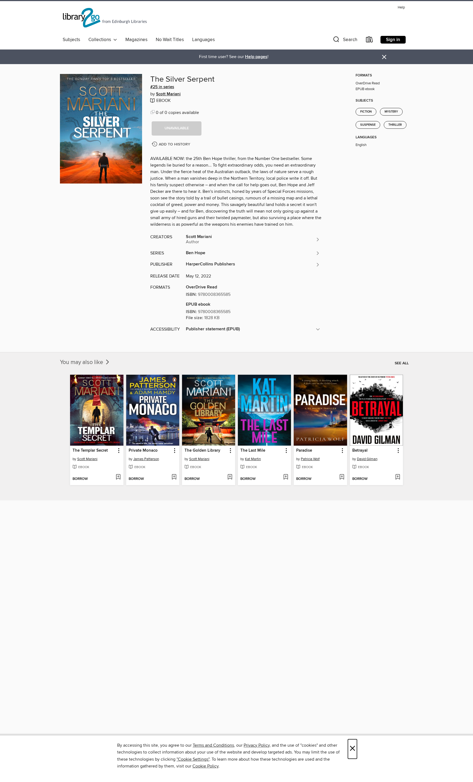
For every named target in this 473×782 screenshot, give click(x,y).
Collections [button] (100, 40)
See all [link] (402, 363)
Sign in (393, 40)
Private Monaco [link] (143, 450)
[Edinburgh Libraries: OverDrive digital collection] (105, 19)
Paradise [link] (304, 450)
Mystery (391, 112)
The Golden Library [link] (202, 450)
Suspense (368, 125)
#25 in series (162, 87)
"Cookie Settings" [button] (193, 759)
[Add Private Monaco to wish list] (174, 477)
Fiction (366, 112)
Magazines (136, 40)
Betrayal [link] (360, 450)
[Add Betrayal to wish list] (397, 477)
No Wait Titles (170, 40)
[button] (344, 40)
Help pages (256, 57)
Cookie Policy (205, 766)
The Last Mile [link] (252, 450)
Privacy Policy (257, 745)
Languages (203, 40)
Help (401, 7)
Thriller (395, 125)
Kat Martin (253, 459)
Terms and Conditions (213, 745)
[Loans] (369, 40)
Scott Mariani (168, 94)
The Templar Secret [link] (90, 450)
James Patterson (146, 459)
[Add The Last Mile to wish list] (285, 477)
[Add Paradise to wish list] (341, 477)
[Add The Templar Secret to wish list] (118, 477)
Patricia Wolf (310, 459)
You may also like (82, 362)
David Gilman (367, 459)
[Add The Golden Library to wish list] (229, 477)
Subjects (71, 40)
